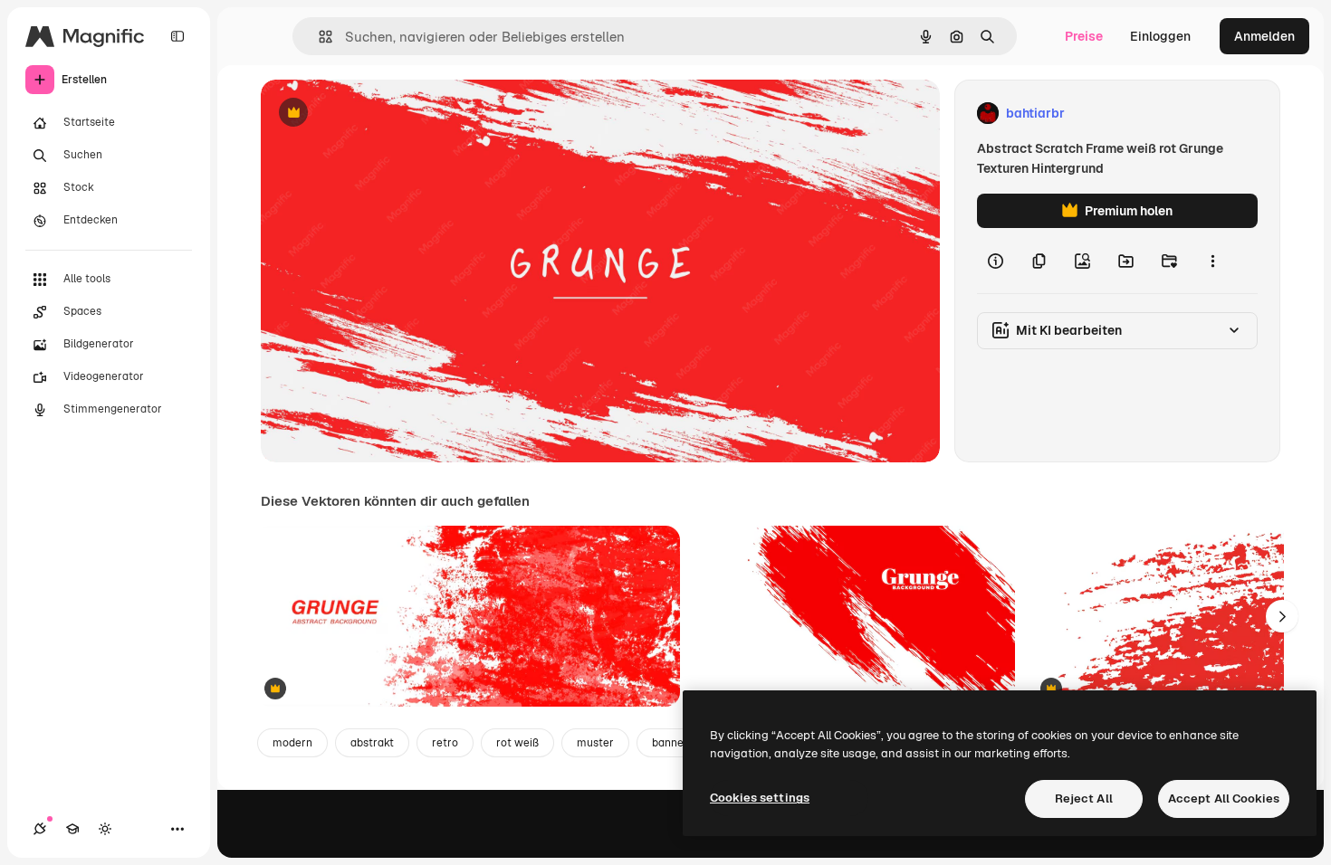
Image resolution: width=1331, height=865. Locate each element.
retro (445, 743)
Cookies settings (759, 797)
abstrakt (372, 743)
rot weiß (517, 743)
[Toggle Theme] (105, 828)
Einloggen (1160, 36)
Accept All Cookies (1223, 798)
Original (376, 113)
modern (292, 743)
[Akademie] (72, 828)
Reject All (1084, 798)
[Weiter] (1282, 616)
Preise (1084, 36)
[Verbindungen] (39, 828)
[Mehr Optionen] (1212, 260)
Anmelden (1264, 36)
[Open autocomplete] (318, 36)
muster (595, 743)
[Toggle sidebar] (177, 36)
